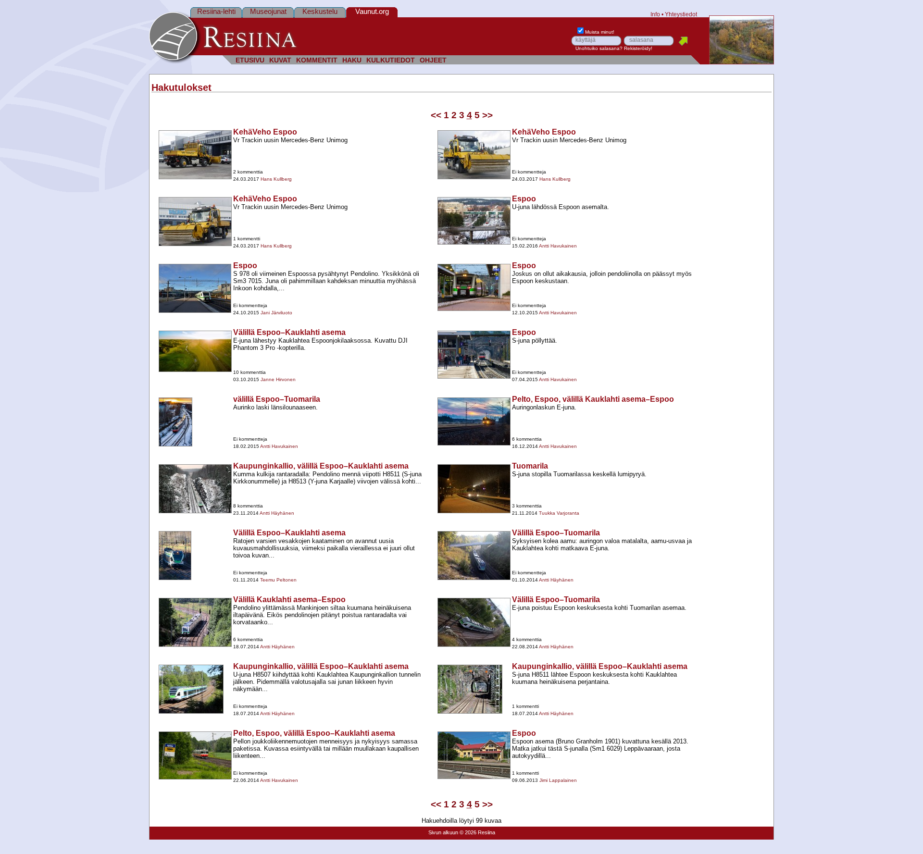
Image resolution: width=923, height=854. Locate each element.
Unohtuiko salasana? (599, 48)
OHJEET (433, 60)
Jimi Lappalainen (558, 780)
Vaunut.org (372, 11)
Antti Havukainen (558, 245)
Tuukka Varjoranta (559, 513)
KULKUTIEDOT (390, 60)
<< (436, 115)
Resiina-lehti (216, 11)
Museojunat (268, 11)
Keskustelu (319, 11)
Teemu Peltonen (278, 579)
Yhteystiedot (681, 14)
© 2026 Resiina (477, 832)
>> (487, 115)
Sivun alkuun (443, 832)
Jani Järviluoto (276, 312)
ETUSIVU (250, 60)
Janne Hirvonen (278, 379)
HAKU (352, 60)
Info (655, 14)
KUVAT (280, 60)
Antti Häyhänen (277, 513)
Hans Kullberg (276, 179)
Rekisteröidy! (638, 48)
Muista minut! (599, 32)
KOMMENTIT (316, 60)
